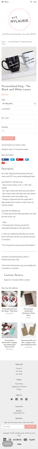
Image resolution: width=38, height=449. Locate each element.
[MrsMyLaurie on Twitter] (12, 399)
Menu (6, 2)
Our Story (19, 371)
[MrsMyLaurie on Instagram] (26, 399)
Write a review (24, 280)
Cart (34, 2)
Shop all (19, 368)
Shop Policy (19, 384)
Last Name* (6, 109)
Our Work (19, 374)
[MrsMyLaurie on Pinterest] (21, 399)
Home (3, 42)
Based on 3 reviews (11, 280)
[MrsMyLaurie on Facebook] (16, 399)
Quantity (5, 127)
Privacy (19, 389)
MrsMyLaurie (19, 433)
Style (3, 100)
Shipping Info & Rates (19, 386)
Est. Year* (5, 118)
